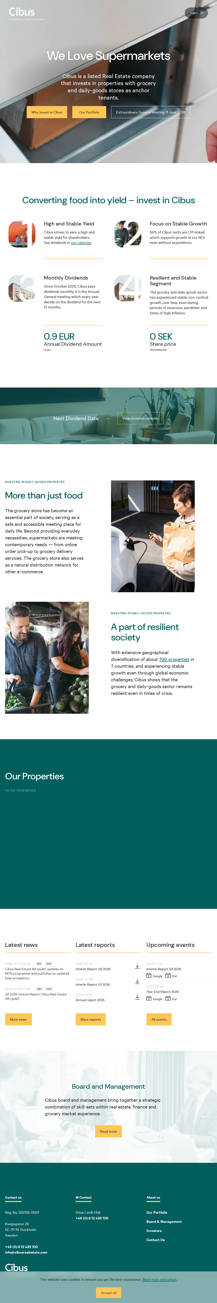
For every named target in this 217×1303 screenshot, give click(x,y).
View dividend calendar (140, 418)
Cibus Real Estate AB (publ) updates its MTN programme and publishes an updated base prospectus (37, 973)
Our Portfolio (156, 1212)
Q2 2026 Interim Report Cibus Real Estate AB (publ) (36, 996)
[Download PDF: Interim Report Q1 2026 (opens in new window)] (137, 981)
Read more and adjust (159, 1279)
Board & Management (164, 1221)
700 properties (174, 659)
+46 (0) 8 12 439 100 (92, 1217)
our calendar (81, 242)
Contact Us (155, 1239)
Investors (154, 1230)
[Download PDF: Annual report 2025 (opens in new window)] (137, 997)
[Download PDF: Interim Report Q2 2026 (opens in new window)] (137, 966)
